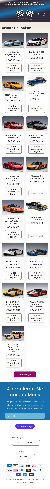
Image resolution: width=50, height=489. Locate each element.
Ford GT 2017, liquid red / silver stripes (37, 304)
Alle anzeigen (25, 374)
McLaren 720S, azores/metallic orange (13, 221)
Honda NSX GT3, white (36, 53)
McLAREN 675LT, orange (13, 96)
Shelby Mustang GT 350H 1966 (36, 218)
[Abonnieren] (42, 416)
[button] (5, 14)
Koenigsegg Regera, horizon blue (13, 54)
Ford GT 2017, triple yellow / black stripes (13, 304)
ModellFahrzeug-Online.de (23, 479)
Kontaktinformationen (29, 482)
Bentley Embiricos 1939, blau (37, 93)
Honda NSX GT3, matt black (36, 136)
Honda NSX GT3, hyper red (13, 136)
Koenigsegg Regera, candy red (13, 178)
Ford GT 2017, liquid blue (37, 262)
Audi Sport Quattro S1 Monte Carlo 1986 (13, 348)
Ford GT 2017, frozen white (13, 262)
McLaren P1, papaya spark (37, 177)
